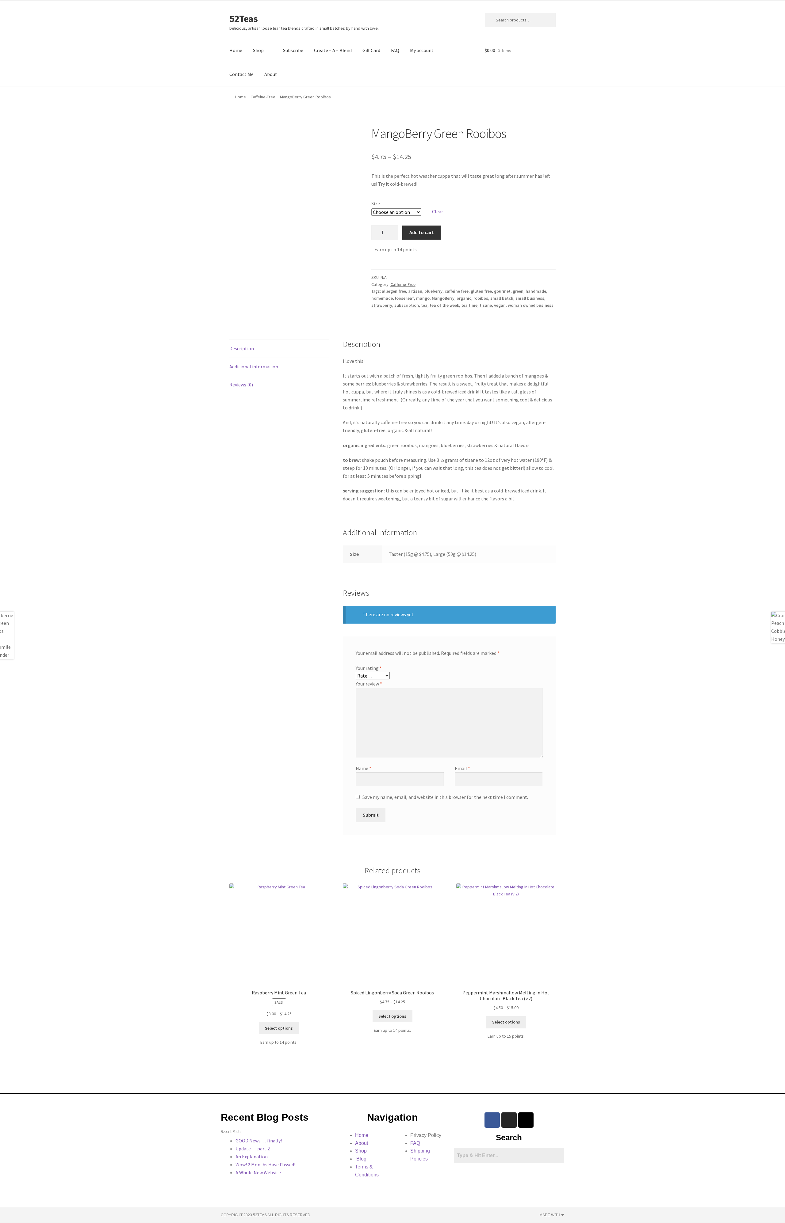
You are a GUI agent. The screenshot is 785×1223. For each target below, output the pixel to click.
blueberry (433, 291)
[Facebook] (492, 1120)
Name (363, 768)
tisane (486, 305)
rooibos (480, 298)
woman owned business (530, 305)
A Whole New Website (258, 1172)
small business (529, 298)
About (270, 74)
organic (464, 298)
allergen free (394, 291)
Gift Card (371, 50)
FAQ (395, 50)
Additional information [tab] (253, 366)
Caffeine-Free (263, 97)
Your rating (369, 668)
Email (462, 768)
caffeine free (457, 291)
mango (423, 298)
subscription (406, 305)
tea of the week (444, 305)
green (518, 291)
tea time (469, 305)
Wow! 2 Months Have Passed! (265, 1164)
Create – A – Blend (333, 50)
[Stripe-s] (526, 1120)
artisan (415, 291)
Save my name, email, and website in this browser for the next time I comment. (445, 797)
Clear (437, 211)
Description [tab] (241, 348)
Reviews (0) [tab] (241, 385)
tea (424, 305)
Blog (360, 1158)
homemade (382, 298)
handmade (536, 291)
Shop (258, 50)
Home (235, 50)
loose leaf (404, 298)
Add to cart (421, 232)
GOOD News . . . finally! (259, 1141)
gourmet (502, 291)
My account (422, 50)
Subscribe (293, 50)
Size (375, 203)
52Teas (243, 19)
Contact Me (241, 74)
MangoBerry (443, 298)
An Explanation (252, 1156)
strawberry (381, 305)
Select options (279, 1028)
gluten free (481, 291)
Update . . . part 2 (253, 1148)
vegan (500, 305)
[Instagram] (509, 1120)
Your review (369, 684)
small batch (501, 298)
